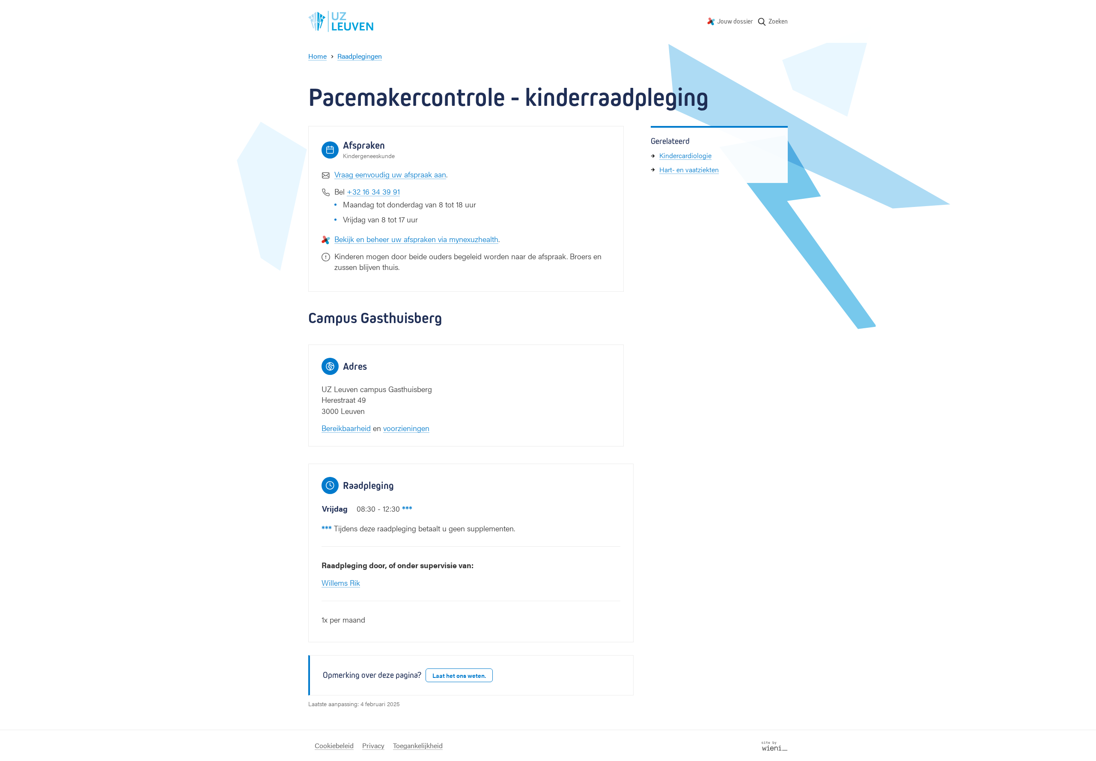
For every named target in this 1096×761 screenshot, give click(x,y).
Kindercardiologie (685, 155)
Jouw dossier (735, 21)
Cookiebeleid (334, 745)
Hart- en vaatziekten (689, 169)
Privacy (373, 745)
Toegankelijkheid (418, 745)
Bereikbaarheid (346, 427)
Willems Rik (341, 582)
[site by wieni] (775, 745)
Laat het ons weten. (459, 675)
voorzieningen (406, 427)
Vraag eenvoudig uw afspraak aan (390, 174)
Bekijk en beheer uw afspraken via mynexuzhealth (416, 239)
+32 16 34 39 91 (373, 191)
